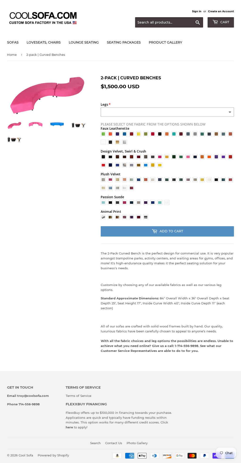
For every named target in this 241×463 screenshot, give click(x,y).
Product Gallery (165, 42)
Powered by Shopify (53, 455)
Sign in (196, 11)
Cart (224, 22)
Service (85, 396)
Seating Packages (124, 42)
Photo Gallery (137, 443)
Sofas (13, 42)
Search (95, 443)
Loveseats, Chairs (44, 42)
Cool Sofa (26, 455)
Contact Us (113, 443)
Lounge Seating (84, 42)
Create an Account (221, 11)
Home (12, 54)
